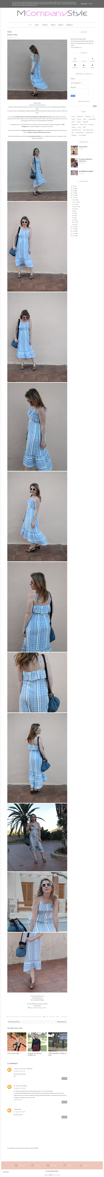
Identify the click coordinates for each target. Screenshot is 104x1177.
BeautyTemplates (56, 1175)
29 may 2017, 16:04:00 (20, 1088)
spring (84, 119)
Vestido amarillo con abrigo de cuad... (57, 1054)
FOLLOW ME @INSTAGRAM (52, 1171)
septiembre (75, 206)
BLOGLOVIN (75, 67)
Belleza (79, 119)
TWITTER (92, 67)
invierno (79, 121)
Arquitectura (83, 124)
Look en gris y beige (13, 1053)
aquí (42, 996)
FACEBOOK (92, 61)
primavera (85, 121)
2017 (73, 197)
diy (93, 116)
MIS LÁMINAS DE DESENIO (86, 171)
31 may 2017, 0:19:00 (19, 1112)
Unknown (17, 1109)
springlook (33, 1016)
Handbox (91, 124)
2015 (73, 229)
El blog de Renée (20, 1086)
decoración (80, 116)
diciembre (74, 200)
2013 (73, 233)
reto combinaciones (88, 129)
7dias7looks (75, 124)
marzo (73, 220)
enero (73, 224)
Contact (45, 25)
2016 (73, 226)
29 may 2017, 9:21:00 (19, 1071)
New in (53, 25)
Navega (60, 25)
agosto (73, 208)
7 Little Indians (82, 135)
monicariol (12, 37)
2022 (73, 186)
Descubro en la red (76, 129)
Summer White (83, 146)
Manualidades (92, 119)
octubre (74, 204)
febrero (74, 222)
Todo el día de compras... (24, 1068)
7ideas (73, 121)
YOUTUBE (84, 67)
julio (73, 211)
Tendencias (39, 1016)
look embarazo (80, 132)
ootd (16, 1016)
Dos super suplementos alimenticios (85, 160)
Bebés (84, 127)
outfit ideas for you (23, 1016)
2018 (73, 195)
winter (73, 119)
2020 (73, 190)
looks (9, 31)
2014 (73, 231)
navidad (73, 127)
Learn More (83, 3)
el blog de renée (18, 1099)
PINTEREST (84, 61)
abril (73, 217)
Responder (64, 1078)
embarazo (74, 135)
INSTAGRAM (75, 61)
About (37, 25)
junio (73, 213)
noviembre (74, 202)
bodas (79, 127)
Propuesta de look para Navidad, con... (35, 1054)
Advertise (69, 25)
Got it (90, 3)
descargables (89, 132)
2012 (73, 235)
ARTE (73, 132)
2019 (73, 193)
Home (30, 25)
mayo (73, 215)
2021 (73, 188)
